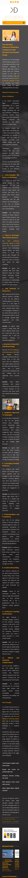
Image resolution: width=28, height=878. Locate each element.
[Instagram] (13, 2)
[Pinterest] (11, 834)
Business (4, 821)
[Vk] (14, 837)
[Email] (18, 2)
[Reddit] (11, 837)
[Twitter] (8, 834)
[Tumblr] (14, 834)
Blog (14, 819)
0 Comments (15, 821)
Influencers (9, 821)
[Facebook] (11, 2)
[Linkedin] (15, 2)
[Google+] (5, 837)
